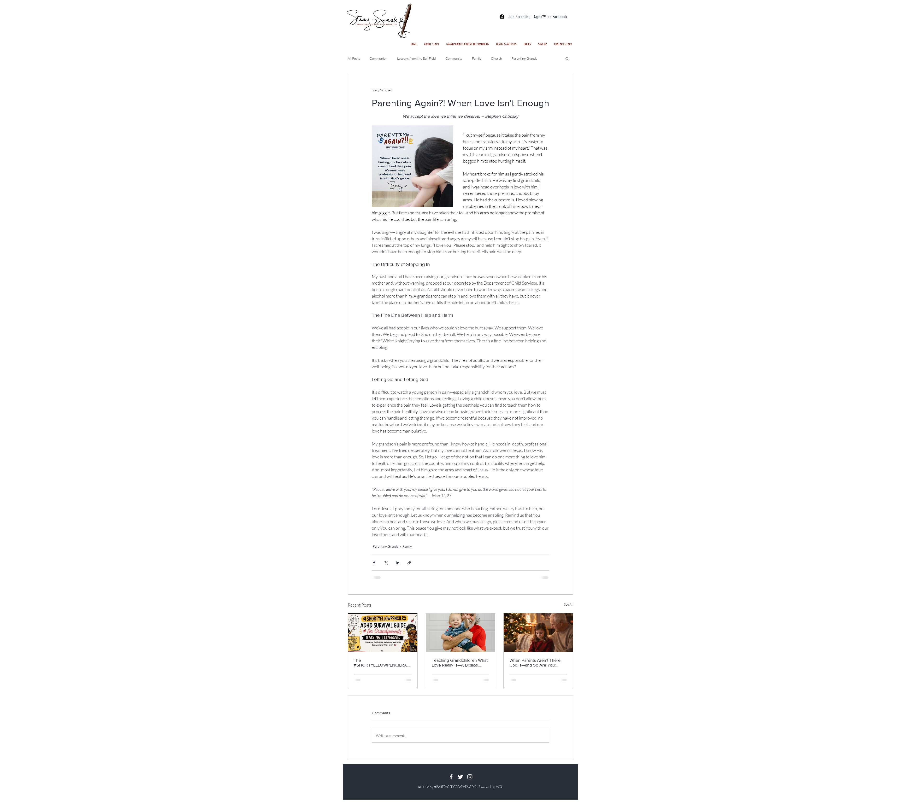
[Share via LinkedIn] (397, 562)
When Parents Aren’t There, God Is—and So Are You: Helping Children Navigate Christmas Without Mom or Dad (535, 662)
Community (453, 58)
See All (568, 604)
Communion (379, 58)
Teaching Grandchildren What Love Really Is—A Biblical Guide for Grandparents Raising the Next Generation (460, 662)
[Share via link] (409, 562)
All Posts (354, 58)
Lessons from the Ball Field (416, 58)
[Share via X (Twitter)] (386, 562)
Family (476, 58)
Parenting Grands (524, 58)
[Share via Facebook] (374, 562)
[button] (506, 44)
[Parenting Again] (502, 16)
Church (496, 58)
